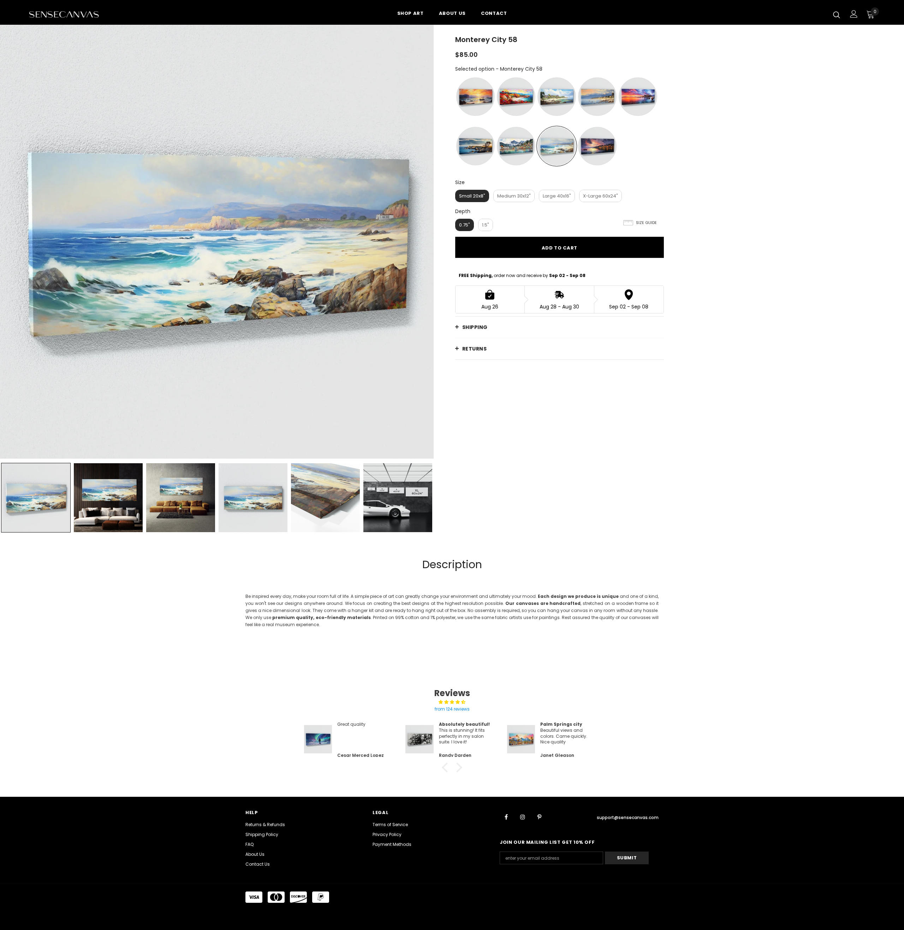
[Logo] (70, 14)
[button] (447, 767)
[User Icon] (854, 14)
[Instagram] (522, 816)
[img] (452, 702)
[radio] (475, 96)
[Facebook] (506, 816)
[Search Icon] (836, 14)
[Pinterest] (539, 816)
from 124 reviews (452, 709)
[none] (36, 497)
